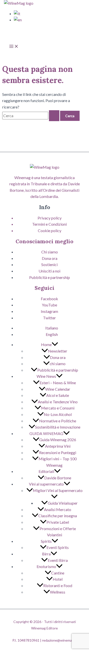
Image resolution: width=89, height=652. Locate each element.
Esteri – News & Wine (58, 382)
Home (46, 344)
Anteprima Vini (57, 446)
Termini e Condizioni (49, 224)
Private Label (57, 522)
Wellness (57, 592)
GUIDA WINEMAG (46, 433)
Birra (46, 553)
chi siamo (58, 363)
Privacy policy (50, 218)
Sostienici (49, 264)
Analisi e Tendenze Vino (58, 401)
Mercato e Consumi (57, 408)
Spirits (46, 541)
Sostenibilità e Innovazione (57, 427)
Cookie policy (49, 230)
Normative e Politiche (57, 420)
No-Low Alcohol (58, 414)
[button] (55, 344)
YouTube (49, 304)
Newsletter (57, 351)
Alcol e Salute (57, 395)
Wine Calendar (57, 389)
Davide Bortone (57, 477)
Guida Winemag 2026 (57, 439)
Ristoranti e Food (57, 585)
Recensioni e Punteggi (57, 452)
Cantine (57, 572)
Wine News (46, 376)
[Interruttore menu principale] (14, 47)
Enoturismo (46, 566)
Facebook (49, 298)
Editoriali (46, 471)
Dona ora (49, 258)
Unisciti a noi (49, 271)
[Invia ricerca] (54, 115)
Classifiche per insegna (57, 515)
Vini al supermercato (46, 484)
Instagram (49, 311)
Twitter (49, 317)
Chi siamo (49, 251)
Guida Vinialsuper (63, 503)
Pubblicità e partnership (49, 277)
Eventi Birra (58, 560)
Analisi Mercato (57, 509)
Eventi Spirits (57, 547)
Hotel (58, 579)
